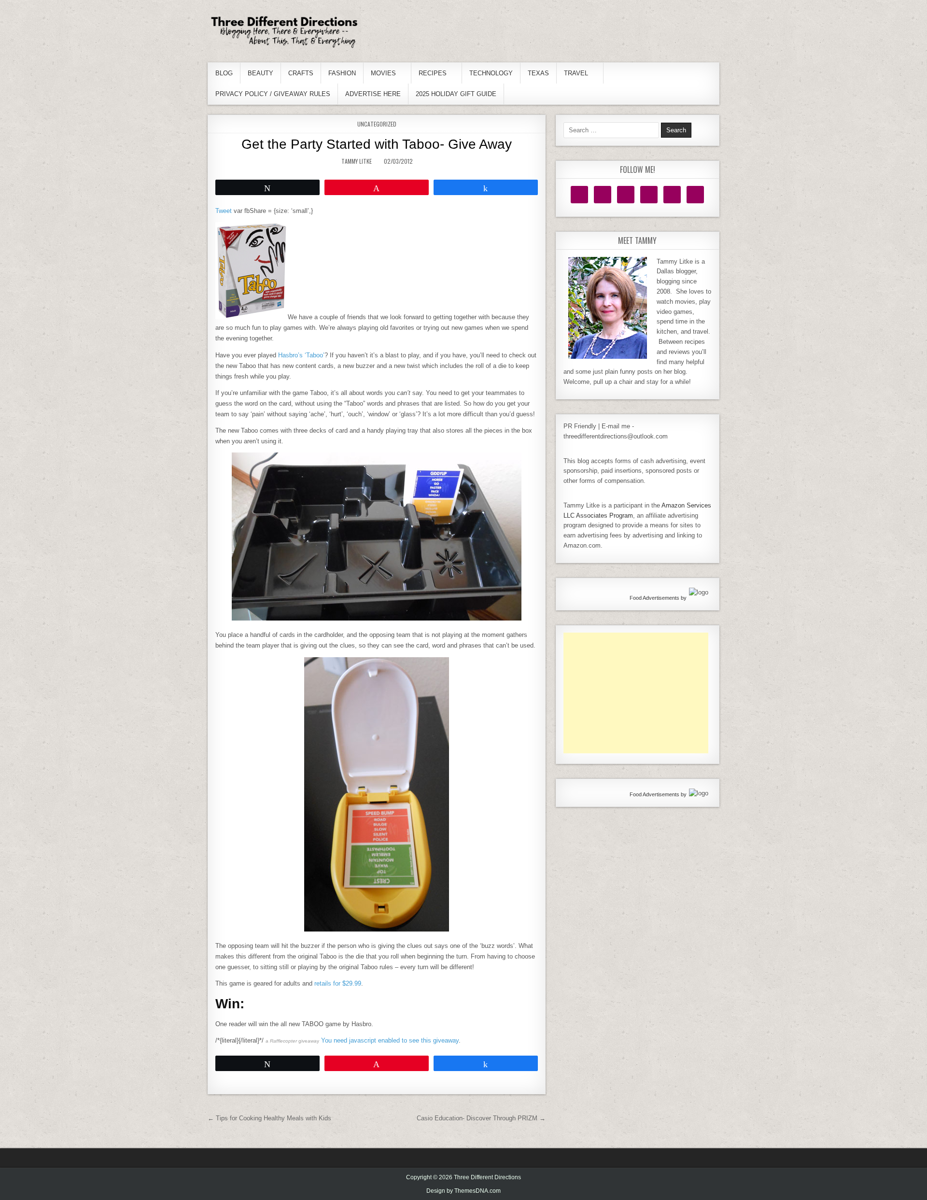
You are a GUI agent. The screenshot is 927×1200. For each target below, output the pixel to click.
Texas (538, 73)
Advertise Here (373, 94)
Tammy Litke (356, 161)
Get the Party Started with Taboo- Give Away (376, 144)
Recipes (433, 73)
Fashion (342, 73)
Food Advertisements (654, 598)
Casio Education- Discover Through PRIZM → (481, 1118)
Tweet (223, 210)
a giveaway (292, 1041)
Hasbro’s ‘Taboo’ (301, 355)
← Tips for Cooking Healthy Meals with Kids (269, 1118)
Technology (491, 73)
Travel (576, 73)
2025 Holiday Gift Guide (456, 94)
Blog (224, 73)
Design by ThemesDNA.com (463, 1190)
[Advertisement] (635, 693)
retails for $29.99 (337, 983)
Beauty (260, 73)
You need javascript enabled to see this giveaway (390, 1040)
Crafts (300, 73)
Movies (383, 73)
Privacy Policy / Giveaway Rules (272, 94)
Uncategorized (376, 124)
